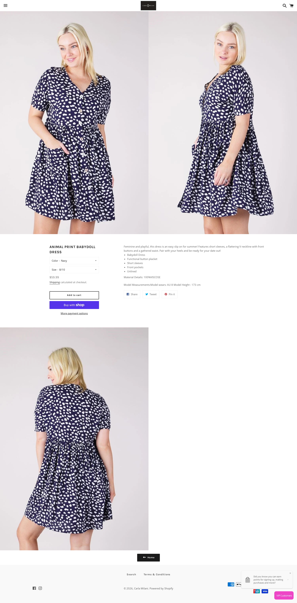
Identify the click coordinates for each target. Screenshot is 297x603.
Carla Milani (141, 588)
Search (131, 574)
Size (54, 269)
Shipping (55, 282)
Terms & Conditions (157, 574)
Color (55, 260)
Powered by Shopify (161, 588)
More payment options (74, 313)
